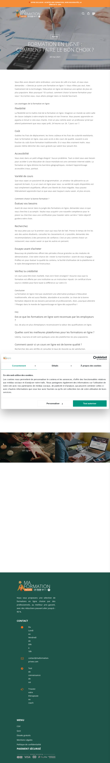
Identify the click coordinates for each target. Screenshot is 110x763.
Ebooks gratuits (24, 735)
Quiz (19, 731)
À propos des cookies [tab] (91, 366)
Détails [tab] (55, 366)
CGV (18, 726)
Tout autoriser (89, 403)
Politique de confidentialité (29, 744)
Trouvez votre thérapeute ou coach (33, 696)
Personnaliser (53, 403)
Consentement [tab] (19, 366)
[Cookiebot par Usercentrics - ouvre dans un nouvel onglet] (95, 358)
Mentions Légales (24, 740)
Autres (55, 36)
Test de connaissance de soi (34, 675)
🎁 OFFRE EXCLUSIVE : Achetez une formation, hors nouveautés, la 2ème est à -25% (55, 3)
